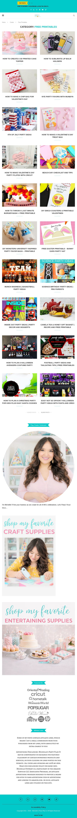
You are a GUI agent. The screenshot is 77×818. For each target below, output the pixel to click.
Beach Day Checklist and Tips (57, 173)
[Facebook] (21, 799)
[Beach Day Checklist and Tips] (57, 157)
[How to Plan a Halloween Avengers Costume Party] (19, 347)
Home (4, 22)
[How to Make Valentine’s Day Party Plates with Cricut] (19, 157)
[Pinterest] (39, 9)
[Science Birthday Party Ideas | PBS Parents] (57, 271)
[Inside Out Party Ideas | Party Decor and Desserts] (19, 309)
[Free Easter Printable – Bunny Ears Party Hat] (57, 233)
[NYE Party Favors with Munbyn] (57, 81)
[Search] (74, 15)
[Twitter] (33, 10)
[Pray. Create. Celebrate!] (38, 466)
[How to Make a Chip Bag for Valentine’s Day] (19, 81)
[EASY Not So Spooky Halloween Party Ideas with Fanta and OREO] (57, 385)
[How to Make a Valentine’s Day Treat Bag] (57, 119)
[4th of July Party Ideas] (19, 119)
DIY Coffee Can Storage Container (29, 6)
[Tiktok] (45, 10)
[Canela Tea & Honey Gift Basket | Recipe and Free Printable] (57, 309)
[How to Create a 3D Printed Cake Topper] (19, 43)
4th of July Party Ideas (19, 135)
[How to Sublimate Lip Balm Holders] (57, 43)
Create (12, 22)
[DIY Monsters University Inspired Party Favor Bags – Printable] (19, 233)
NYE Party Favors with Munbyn (57, 97)
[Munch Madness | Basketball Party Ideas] (19, 271)
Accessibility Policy (38, 807)
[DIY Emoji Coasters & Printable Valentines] (57, 195)
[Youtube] (42, 9)
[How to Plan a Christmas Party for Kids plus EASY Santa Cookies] (19, 385)
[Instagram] (36, 9)
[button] (30, 3)
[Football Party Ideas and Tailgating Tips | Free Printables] (57, 347)
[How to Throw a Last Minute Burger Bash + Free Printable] (19, 195)
